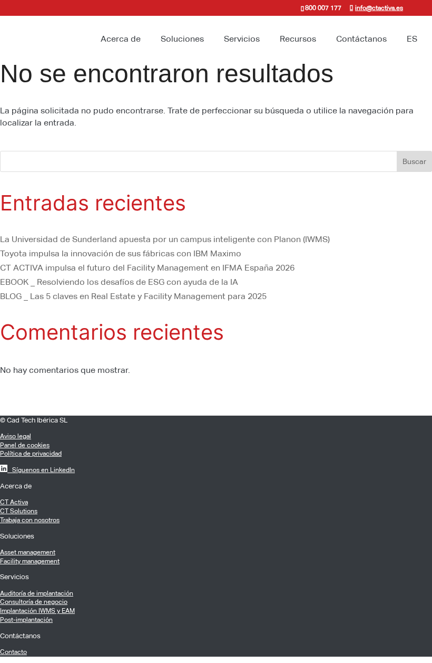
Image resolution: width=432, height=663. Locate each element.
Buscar (414, 161)
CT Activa (14, 502)
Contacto (13, 652)
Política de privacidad (31, 453)
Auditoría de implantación (36, 593)
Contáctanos (361, 39)
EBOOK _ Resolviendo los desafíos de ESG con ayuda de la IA (119, 282)
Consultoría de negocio (33, 602)
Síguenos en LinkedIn (41, 470)
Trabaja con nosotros (30, 520)
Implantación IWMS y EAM (37, 610)
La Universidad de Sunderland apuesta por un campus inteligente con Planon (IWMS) (165, 239)
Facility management (30, 561)
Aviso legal (15, 436)
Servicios (242, 39)
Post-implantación (26, 619)
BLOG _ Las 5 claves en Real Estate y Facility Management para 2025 (133, 296)
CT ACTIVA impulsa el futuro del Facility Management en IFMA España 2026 (147, 268)
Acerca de (121, 39)
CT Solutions (18, 511)
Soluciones (182, 39)
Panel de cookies (25, 445)
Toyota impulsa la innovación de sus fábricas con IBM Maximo (120, 253)
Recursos (298, 39)
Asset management (27, 552)
